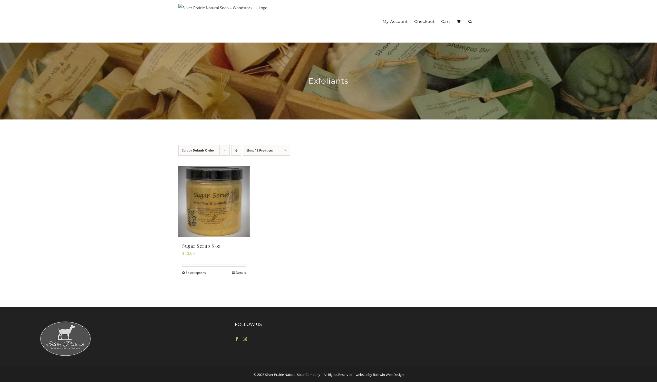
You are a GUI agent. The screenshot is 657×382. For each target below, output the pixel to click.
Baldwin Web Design (388, 374)
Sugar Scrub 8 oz (201, 246)
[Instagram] (245, 339)
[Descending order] (236, 150)
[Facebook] (237, 339)
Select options (196, 272)
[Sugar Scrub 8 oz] (214, 201)
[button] (470, 21)
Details (241, 272)
